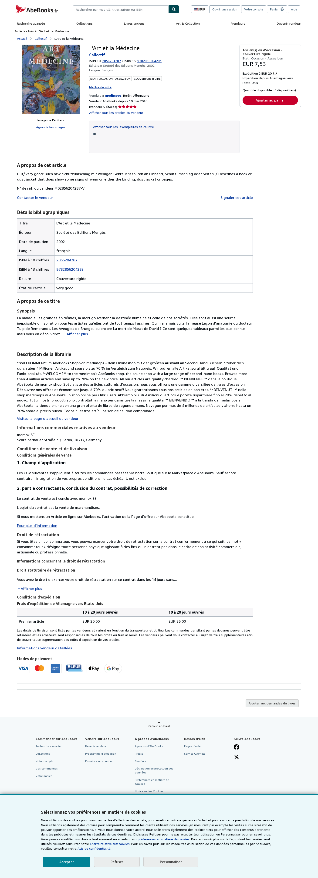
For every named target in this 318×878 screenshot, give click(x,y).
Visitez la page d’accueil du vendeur (47, 418)
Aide (294, 9)
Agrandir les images (50, 127)
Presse (139, 753)
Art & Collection (188, 23)
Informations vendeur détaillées (44, 648)
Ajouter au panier (270, 100)
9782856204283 (70, 269)
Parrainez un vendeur (99, 761)
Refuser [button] (117, 862)
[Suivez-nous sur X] (236, 757)
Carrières (140, 761)
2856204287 (111, 61)
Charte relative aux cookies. (110, 844)
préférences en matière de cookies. (164, 839)
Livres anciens (134, 23)
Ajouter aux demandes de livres (272, 703)
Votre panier (44, 776)
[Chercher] (174, 9)
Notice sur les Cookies (149, 791)
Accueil (22, 38)
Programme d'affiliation (100, 753)
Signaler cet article (236, 197)
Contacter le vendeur (35, 197)
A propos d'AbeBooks (149, 746)
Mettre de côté (100, 87)
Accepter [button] (66, 862)
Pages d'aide (192, 746)
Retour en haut (159, 726)
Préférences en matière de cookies (152, 782)
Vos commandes (47, 768)
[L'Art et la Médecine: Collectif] (51, 79)
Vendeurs (238, 23)
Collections (84, 23)
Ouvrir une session (224, 9)
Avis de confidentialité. (94, 848)
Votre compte (253, 9)
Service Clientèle (194, 753)
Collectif (41, 38)
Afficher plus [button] (77, 334)
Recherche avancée (31, 23)
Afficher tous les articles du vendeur (116, 113)
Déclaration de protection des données (154, 770)
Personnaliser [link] (171, 862)
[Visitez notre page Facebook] (236, 747)
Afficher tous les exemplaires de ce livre (123, 127)
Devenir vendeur (289, 23)
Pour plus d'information (37, 525)
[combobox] (120, 9)
